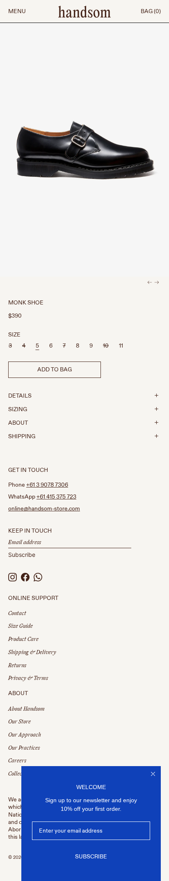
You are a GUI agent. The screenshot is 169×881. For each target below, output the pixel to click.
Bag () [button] (151, 11)
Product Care (23, 639)
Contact (17, 613)
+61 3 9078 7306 (47, 484)
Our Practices (24, 747)
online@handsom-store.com (44, 508)
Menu (17, 11)
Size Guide (20, 625)
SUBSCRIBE (91, 856)
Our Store (19, 721)
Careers (17, 760)
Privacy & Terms (28, 678)
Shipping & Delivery (32, 652)
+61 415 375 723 (56, 496)
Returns (17, 665)
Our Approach (24, 734)
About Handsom (26, 708)
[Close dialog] (153, 773)
